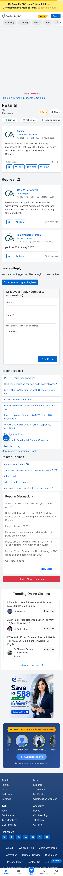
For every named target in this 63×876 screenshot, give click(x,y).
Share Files (39, 789)
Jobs (47, 22)
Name (10, 302)
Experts (37, 784)
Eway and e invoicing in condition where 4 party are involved (28, 534)
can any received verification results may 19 (28, 488)
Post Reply (47, 359)
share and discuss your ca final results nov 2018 (31, 470)
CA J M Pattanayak (27, 189)
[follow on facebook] (11, 837)
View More (46, 568)
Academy (9, 22)
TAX (4, 805)
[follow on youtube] (32, 837)
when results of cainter (17, 482)
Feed (4, 810)
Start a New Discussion (32, 579)
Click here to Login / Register (20, 282)
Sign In (56, 16)
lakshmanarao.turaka (29, 234)
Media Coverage (48, 847)
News (36, 780)
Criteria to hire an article (18, 399)
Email (10, 315)
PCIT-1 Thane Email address (19, 377)
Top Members (9, 820)
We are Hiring (26, 847)
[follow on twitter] (4, 837)
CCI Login (50, 861)
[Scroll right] (59, 22)
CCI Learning (40, 815)
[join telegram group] (47, 837)
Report (55, 162)
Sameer (21, 131)
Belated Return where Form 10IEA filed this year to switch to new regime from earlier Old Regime (30, 517)
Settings (6, 798)
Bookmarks (8, 815)
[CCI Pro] (31, 695)
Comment (12, 331)
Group (40, 820)
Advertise (11, 854)
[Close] (59, 4)
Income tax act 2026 (16, 526)
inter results (10, 476)
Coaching (24, 22)
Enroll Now (49, 611)
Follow (45, 166)
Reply (20, 166)
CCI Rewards (9, 824)
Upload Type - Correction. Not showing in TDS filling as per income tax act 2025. (31, 553)
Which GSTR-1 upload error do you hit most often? (29, 505)
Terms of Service (31, 854)
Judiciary (7, 794)
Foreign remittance (14, 434)
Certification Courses (45, 798)
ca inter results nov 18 (16, 464)
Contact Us (34, 861)
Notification (39, 794)
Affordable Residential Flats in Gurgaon (26, 440)
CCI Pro (37, 824)
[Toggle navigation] (26, 16)
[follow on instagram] (18, 837)
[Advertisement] (31, 59)
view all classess (30, 665)
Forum (5, 784)
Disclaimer (51, 854)
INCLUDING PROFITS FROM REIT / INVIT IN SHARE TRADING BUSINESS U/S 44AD (29, 543)
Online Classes (31, 594)
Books (37, 22)
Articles (6, 780)
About (9, 847)
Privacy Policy (15, 861)
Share (33, 166)
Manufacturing (12, 446)
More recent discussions (15, 451)
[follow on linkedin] (25, 837)
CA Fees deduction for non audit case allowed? (30, 383)
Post (33, 451)
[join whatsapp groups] (40, 837)
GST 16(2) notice (14, 560)
